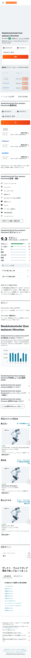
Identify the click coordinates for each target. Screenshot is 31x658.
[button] (3, 3)
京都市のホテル (9, 608)
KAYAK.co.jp (7, 649)
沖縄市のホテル (9, 610)
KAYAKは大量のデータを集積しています (14, 636)
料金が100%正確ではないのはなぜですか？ (14, 640)
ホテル (13, 649)
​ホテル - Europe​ (21, 649)
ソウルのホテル (9, 586)
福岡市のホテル (9, 596)
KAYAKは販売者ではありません (12, 633)
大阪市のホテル (9, 598)
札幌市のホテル (9, 591)
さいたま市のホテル (10, 601)
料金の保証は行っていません (11, 627)
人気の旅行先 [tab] (7, 576)
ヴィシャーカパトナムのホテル (13, 605)
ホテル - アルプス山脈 (21, 651)
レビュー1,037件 (24, 38)
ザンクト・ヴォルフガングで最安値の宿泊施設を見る (23, 461)
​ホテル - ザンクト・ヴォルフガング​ (14, 652)
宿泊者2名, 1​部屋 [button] (8, 52)
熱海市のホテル (9, 593)
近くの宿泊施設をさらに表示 (23, 424)
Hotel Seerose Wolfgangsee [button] (9, 486)
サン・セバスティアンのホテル (13, 603)
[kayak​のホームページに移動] (11, 3)
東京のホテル (8, 588)
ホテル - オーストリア (8, 651)
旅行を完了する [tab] (18, 576)
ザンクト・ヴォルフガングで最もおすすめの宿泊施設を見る (23, 501)
